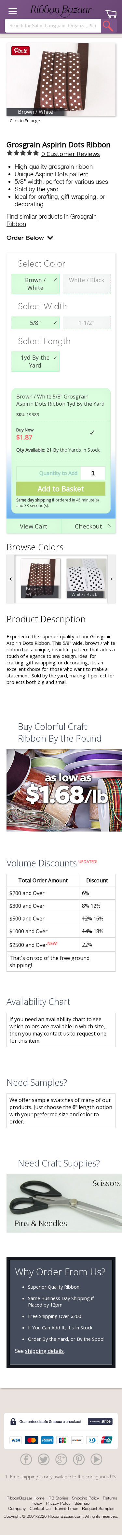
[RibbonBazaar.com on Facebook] (26, 1459)
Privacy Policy (58, 1503)
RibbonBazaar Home (26, 1497)
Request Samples (98, 1508)
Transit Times (66, 1508)
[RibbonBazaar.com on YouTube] (96, 1459)
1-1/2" (86, 322)
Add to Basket (61, 488)
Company (17, 1508)
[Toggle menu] (12, 11)
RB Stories (58, 1497)
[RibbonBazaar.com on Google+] (61, 1459)
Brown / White (35, 284)
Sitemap (82, 1503)
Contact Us (40, 1508)
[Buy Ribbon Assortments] (61, 791)
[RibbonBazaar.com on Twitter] (43, 1459)
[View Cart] (111, 12)
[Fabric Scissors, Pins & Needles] (61, 1204)
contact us (56, 1033)
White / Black (86, 280)
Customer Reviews (70, 154)
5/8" (35, 322)
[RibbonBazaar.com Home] (61, 11)
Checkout (88, 526)
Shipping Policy (85, 1497)
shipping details (44, 1350)
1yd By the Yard (35, 361)
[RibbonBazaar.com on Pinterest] (79, 1459)
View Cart (33, 526)
